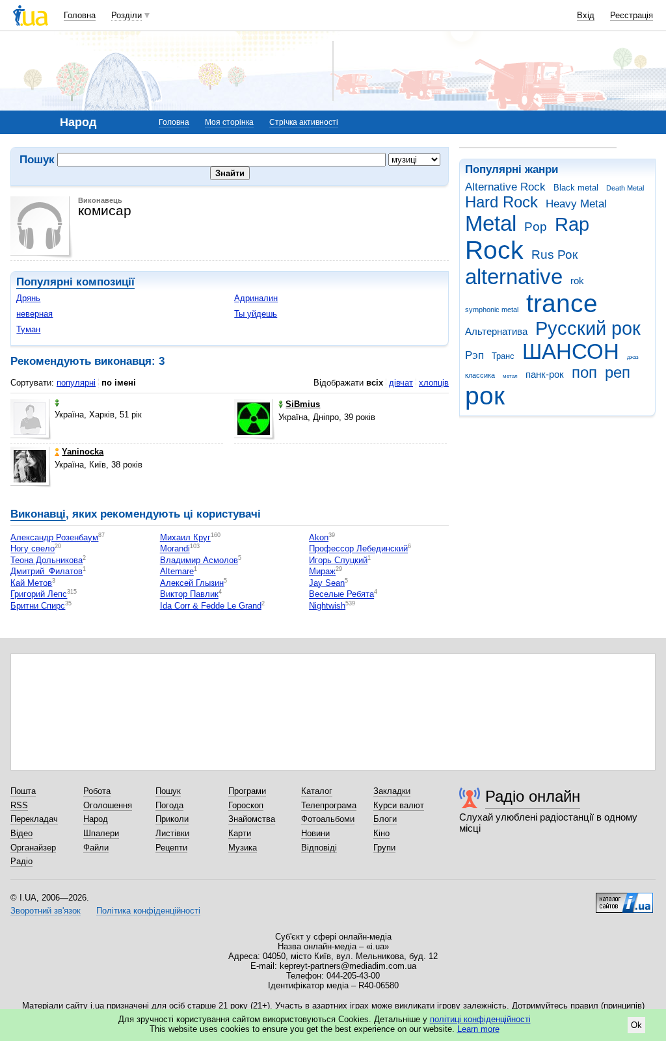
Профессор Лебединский (358, 549)
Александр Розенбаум (54, 537)
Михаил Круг (185, 537)
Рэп (474, 355)
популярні (76, 383)
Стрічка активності (303, 122)
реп (617, 372)
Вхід (585, 15)
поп (584, 372)
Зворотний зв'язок (45, 911)
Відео (21, 833)
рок (485, 396)
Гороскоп (245, 805)
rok (577, 280)
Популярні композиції (75, 282)
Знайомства (251, 819)
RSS (19, 805)
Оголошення (107, 805)
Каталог (316, 791)
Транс (503, 356)
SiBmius (303, 404)
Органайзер (33, 847)
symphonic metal (491, 309)
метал (510, 376)
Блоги (385, 819)
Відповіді (319, 847)
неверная (34, 314)
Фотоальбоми (327, 819)
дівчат (401, 383)
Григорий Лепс (38, 595)
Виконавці (38, 514)
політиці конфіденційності (480, 1019)
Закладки (391, 791)
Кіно (381, 833)
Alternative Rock (505, 187)
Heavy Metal (576, 204)
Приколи (172, 819)
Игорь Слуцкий (338, 560)
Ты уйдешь (255, 314)
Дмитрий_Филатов (46, 572)
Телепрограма (328, 805)
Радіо (21, 861)
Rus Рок (554, 254)
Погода (169, 805)
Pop (535, 226)
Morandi (175, 549)
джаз (633, 357)
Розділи (126, 15)
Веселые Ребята (341, 595)
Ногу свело (32, 549)
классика (480, 375)
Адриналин (256, 298)
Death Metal (625, 188)
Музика (242, 847)
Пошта (23, 791)
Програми (247, 791)
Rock (494, 250)
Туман (28, 329)
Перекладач (34, 819)
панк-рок (545, 374)
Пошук (168, 791)
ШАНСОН (570, 351)
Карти (239, 833)
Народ (95, 819)
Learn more (478, 1029)
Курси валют (398, 805)
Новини (315, 833)
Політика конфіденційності (148, 911)
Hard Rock (501, 202)
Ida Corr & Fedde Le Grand (210, 606)
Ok (636, 1025)
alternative (514, 277)
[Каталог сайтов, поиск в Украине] (624, 898)
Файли (96, 847)
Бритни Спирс (37, 606)
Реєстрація (631, 15)
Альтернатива (496, 331)
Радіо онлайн (532, 796)
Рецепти (171, 847)
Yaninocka (82, 451)
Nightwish (327, 606)
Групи (384, 847)
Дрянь (28, 298)
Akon (318, 537)
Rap (572, 224)
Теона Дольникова (46, 560)
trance (562, 303)
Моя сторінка (229, 122)
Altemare (177, 572)
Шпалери (101, 833)
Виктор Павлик (189, 595)
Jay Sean (327, 583)
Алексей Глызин (192, 583)
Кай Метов (31, 583)
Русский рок (588, 328)
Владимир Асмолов (199, 560)
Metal (490, 223)
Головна (80, 15)
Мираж (322, 572)
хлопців (434, 383)
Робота (97, 791)
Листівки (172, 833)
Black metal (575, 187)
